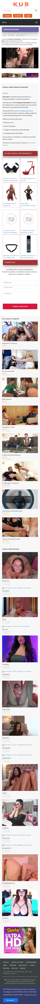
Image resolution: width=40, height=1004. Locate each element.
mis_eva (5, 629)
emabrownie (6, 758)
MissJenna (5, 738)
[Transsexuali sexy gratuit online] (20, 940)
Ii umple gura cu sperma (10, 483)
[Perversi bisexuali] (20, 359)
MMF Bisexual (6, 399)
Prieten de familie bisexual (11, 455)
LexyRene (5, 828)
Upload (7, 16)
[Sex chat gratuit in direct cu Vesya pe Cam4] (20, 607)
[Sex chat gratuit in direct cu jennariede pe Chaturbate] (16, 835)
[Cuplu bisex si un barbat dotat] (20, 499)
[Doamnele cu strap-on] (20, 331)
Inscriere (18, 16)
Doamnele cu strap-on (9, 343)
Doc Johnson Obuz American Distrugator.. (11, 231)
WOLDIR (22, 968)
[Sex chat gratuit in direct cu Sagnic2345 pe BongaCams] (20, 694)
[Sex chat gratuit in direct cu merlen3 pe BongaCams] (20, 902)
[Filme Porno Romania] (20, 4)
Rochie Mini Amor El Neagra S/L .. (10, 204)
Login (28, 16)
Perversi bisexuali (8, 371)
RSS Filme (6, 968)
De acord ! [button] (10, 1000)
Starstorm (5, 581)
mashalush (5, 674)
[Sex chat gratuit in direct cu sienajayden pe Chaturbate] (16, 745)
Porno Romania (15, 972)
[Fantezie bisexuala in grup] (20, 527)
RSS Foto (14, 968)
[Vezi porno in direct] (20, 75)
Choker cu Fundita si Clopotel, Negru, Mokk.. (11, 179)
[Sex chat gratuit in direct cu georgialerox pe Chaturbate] (16, 845)
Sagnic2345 (6, 709)
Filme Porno (11, 35)
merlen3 (5, 918)
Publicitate (12, 965)
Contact (32, 965)
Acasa (4, 35)
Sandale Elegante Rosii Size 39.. (28, 179)
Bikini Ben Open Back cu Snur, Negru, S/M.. (11, 256)
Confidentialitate (31, 962)
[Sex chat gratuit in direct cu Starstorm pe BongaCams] (20, 565)
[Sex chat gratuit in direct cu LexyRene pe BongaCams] (20, 812)
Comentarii (10, 262)
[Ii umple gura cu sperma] (20, 471)
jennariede (6, 838)
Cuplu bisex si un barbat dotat (12, 511)
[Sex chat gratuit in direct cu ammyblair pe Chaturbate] (16, 588)
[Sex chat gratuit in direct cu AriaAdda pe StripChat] (20, 649)
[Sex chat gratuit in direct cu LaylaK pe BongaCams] (20, 777)
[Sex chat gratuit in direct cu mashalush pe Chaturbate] (16, 671)
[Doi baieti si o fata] (20, 415)
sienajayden (6, 748)
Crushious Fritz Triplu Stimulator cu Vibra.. (27, 231)
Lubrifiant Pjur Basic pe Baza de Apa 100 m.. (28, 256)
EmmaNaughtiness (8, 883)
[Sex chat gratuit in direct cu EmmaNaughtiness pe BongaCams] (20, 867)
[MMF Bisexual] (20, 387)
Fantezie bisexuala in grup (11, 539)
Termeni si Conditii (17, 962)
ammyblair (5, 591)
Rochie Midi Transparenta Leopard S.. (28, 205)
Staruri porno (23, 965)
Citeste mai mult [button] (30, 995)
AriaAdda (5, 664)
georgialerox (6, 848)
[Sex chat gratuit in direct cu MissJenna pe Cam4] (20, 725)
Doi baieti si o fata (8, 427)
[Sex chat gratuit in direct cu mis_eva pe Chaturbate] (15, 626)
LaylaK (4, 793)
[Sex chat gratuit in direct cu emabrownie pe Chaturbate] (17, 755)
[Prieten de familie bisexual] (20, 443)
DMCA (5, 965)
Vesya (4, 619)
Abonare (6, 962)
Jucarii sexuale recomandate (18, 153)
